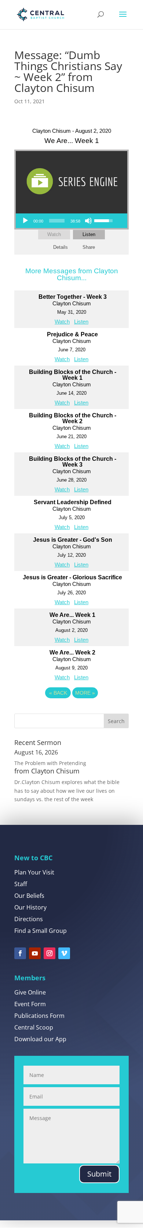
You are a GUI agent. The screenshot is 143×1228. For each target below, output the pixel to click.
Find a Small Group (40, 931)
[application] (67, 220)
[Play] (25, 220)
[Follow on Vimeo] (64, 953)
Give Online (30, 992)
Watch (54, 234)
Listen (88, 234)
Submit (99, 1174)
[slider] (57, 221)
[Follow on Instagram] (49, 953)
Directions (28, 919)
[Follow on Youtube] (35, 953)
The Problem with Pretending (50, 763)
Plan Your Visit (34, 872)
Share (88, 247)
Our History (30, 907)
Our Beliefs (29, 896)
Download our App (40, 1039)
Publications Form (39, 1016)
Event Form (30, 1004)
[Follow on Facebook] (20, 953)
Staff (20, 884)
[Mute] (88, 220)
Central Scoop (33, 1027)
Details (60, 247)
